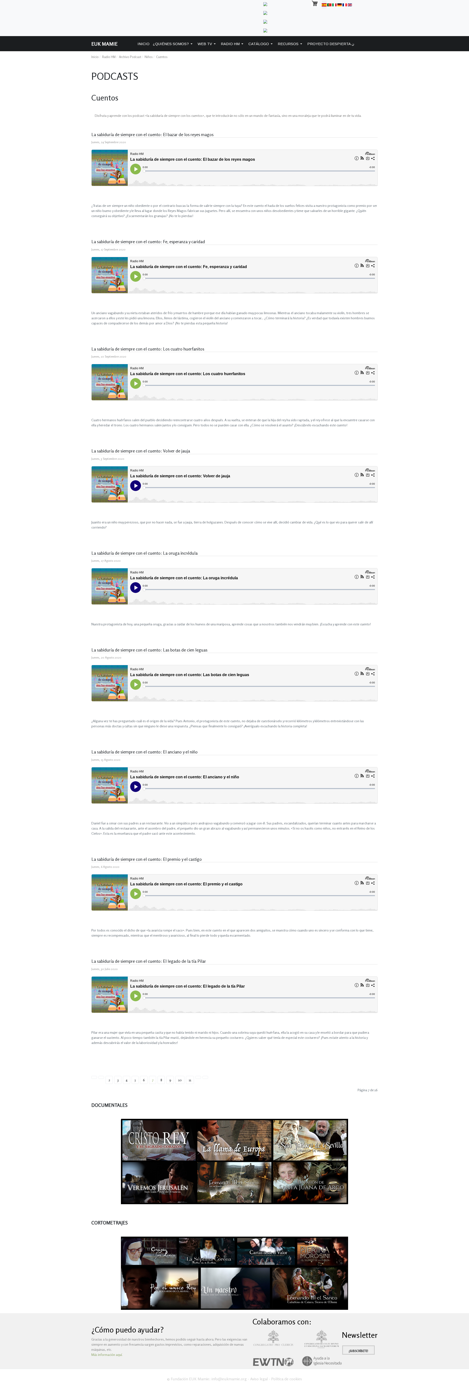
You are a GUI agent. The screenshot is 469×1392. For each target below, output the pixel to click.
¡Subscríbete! (358, 1351)
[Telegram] (265, 3)
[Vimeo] (265, 12)
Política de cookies (286, 1378)
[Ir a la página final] (205, 1077)
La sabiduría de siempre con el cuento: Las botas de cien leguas (149, 649)
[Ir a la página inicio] (94, 1077)
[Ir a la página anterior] (101, 1077)
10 (180, 1080)
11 (190, 1080)
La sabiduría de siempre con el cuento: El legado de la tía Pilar (148, 961)
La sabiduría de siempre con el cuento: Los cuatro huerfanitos (147, 348)
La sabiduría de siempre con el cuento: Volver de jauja (140, 450)
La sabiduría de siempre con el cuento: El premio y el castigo (146, 859)
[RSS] (265, 30)
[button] (173, 43)
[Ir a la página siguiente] (198, 1077)
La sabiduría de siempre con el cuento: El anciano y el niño (144, 751)
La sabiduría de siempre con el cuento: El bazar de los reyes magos (152, 134)
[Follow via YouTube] (265, 21)
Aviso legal (259, 1378)
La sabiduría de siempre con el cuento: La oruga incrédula (144, 553)
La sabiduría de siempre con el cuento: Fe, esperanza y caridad (148, 241)
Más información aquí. (107, 1354)
